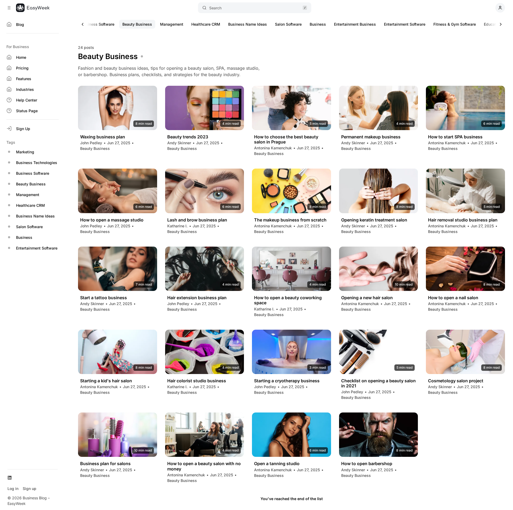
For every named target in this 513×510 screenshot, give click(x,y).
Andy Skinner (179, 143)
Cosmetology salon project (455, 380)
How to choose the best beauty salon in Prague (286, 139)
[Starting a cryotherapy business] (291, 352)
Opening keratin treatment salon (374, 220)
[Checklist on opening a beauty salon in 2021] (378, 352)
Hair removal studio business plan (463, 220)
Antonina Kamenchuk (273, 148)
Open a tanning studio (277, 463)
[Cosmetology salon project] (465, 352)
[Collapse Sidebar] (9, 8)
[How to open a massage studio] (117, 191)
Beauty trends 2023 (187, 136)
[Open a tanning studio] (291, 434)
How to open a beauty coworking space (288, 300)
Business (318, 24)
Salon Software (288, 24)
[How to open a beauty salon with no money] (204, 434)
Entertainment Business (355, 24)
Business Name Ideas (247, 24)
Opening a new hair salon (367, 297)
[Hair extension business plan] (204, 269)
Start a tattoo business (103, 297)
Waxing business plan (102, 136)
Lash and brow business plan (197, 220)
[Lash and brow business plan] (204, 191)
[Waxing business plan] (117, 108)
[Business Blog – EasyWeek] (32, 7)
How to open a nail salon (453, 297)
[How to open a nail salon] (465, 269)
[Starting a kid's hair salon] (117, 352)
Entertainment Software (404, 24)
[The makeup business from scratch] (291, 191)
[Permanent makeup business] (378, 108)
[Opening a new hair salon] (378, 269)
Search (215, 8)
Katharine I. (177, 226)
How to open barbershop (366, 463)
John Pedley (91, 143)
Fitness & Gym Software (454, 24)
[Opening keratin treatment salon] (378, 191)
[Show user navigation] (500, 8)
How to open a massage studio (111, 220)
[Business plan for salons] (117, 434)
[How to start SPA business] (465, 108)
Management (171, 24)
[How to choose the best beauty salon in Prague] (291, 108)
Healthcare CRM (205, 24)
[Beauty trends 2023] (204, 108)
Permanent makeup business (371, 136)
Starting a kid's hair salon (106, 380)
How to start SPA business (455, 136)
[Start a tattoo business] (117, 269)
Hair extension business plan (197, 297)
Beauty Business (137, 24)
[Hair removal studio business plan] (465, 191)
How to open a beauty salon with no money (204, 466)
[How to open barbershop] (378, 434)
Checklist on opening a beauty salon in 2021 (378, 383)
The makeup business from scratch (290, 220)
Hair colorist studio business (196, 380)
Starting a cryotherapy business (287, 380)
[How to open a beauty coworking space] (291, 269)
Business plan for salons (105, 463)
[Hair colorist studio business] (204, 352)
